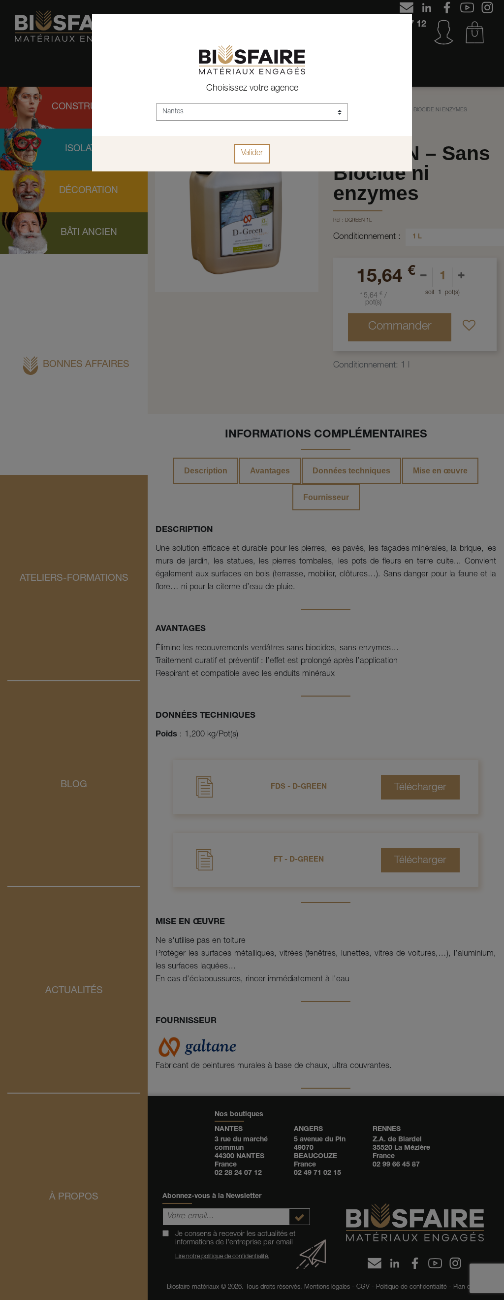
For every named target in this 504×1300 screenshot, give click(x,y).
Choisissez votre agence (252, 88)
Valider (252, 154)
